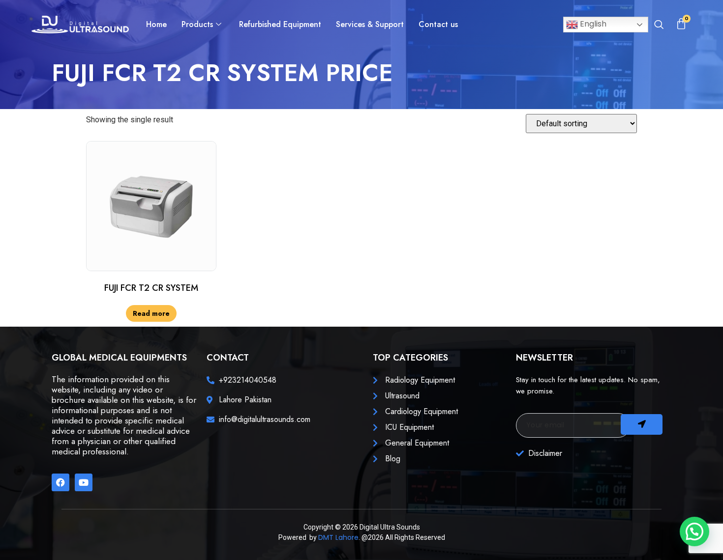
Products (197, 24)
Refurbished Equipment (280, 24)
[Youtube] (83, 482)
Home (156, 24)
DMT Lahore (338, 537)
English (592, 23)
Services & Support (370, 24)
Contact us (438, 24)
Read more (151, 313)
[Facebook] (60, 482)
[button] (659, 25)
